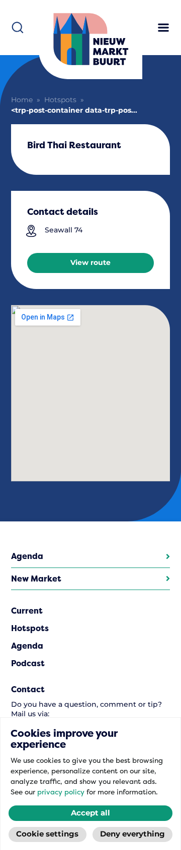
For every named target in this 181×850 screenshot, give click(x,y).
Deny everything (132, 834)
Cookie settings (47, 834)
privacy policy (60, 791)
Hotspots (60, 100)
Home (22, 100)
